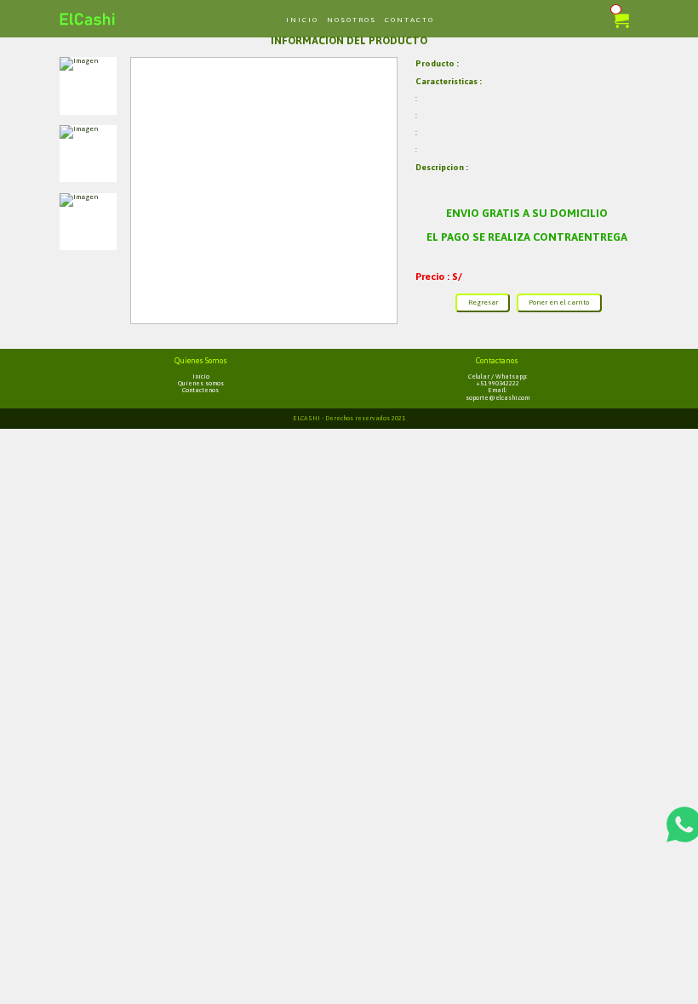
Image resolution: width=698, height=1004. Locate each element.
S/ (457, 276)
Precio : (433, 276)
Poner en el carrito (559, 302)
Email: (497, 390)
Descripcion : (441, 167)
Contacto (409, 20)
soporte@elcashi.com (497, 398)
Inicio (302, 20)
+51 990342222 (497, 383)
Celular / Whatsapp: (497, 377)
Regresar (483, 302)
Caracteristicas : (448, 81)
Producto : (437, 63)
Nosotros (351, 20)
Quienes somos (201, 383)
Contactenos (200, 390)
